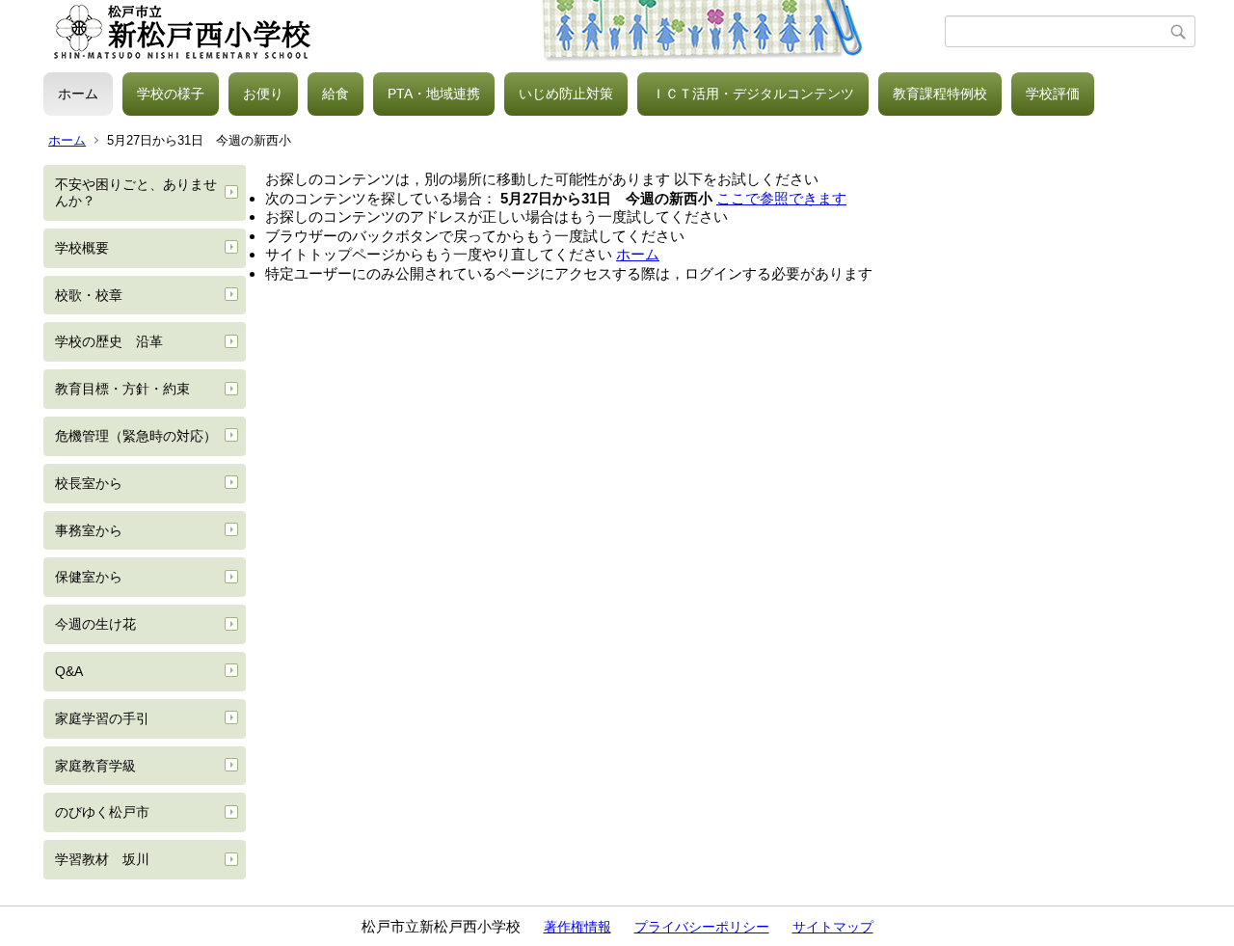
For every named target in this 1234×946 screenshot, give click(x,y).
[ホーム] (494, 32)
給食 (335, 93)
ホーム (78, 93)
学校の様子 (170, 93)
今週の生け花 (95, 624)
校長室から (88, 483)
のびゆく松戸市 (102, 812)
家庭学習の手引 (102, 718)
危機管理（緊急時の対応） (136, 436)
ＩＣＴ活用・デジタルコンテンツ (753, 93)
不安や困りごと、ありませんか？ (136, 192)
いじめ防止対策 (566, 93)
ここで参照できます (781, 198)
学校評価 (1053, 93)
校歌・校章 (88, 295)
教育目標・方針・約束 (122, 388)
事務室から (88, 530)
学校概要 (82, 248)
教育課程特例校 (940, 93)
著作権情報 (577, 926)
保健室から (88, 576)
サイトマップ (832, 926)
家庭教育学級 (95, 765)
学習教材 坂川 (102, 859)
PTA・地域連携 (434, 93)
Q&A (69, 671)
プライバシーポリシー (701, 926)
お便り (263, 93)
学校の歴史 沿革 (109, 341)
